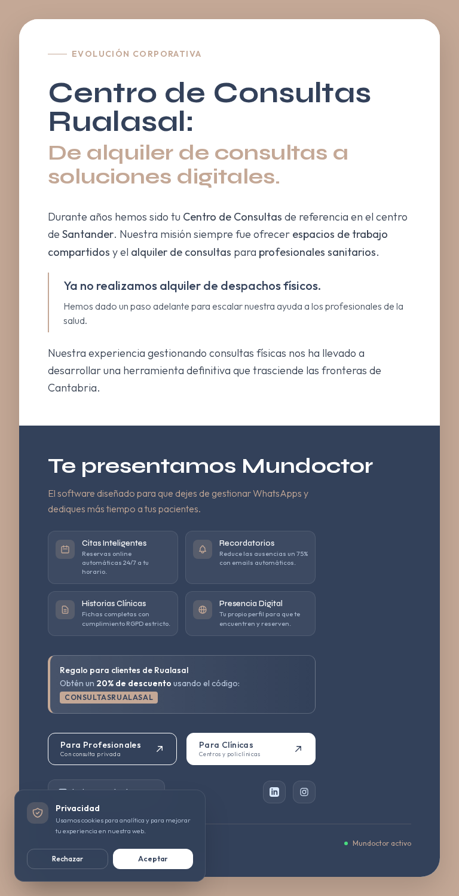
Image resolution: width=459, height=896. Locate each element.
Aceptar (153, 858)
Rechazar (67, 858)
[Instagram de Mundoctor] (304, 792)
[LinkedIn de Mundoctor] (274, 792)
